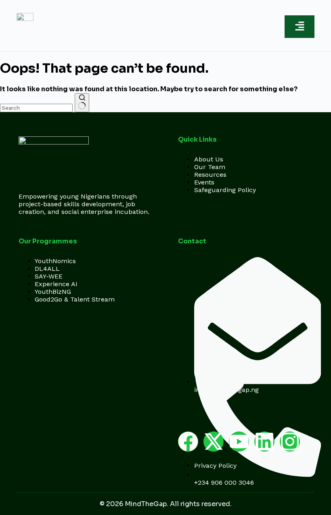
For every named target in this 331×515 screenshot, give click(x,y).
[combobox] (36, 108)
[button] (299, 27)
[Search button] (82, 102)
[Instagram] (290, 441)
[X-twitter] (213, 441)
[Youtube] (239, 441)
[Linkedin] (264, 441)
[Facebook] (188, 441)
